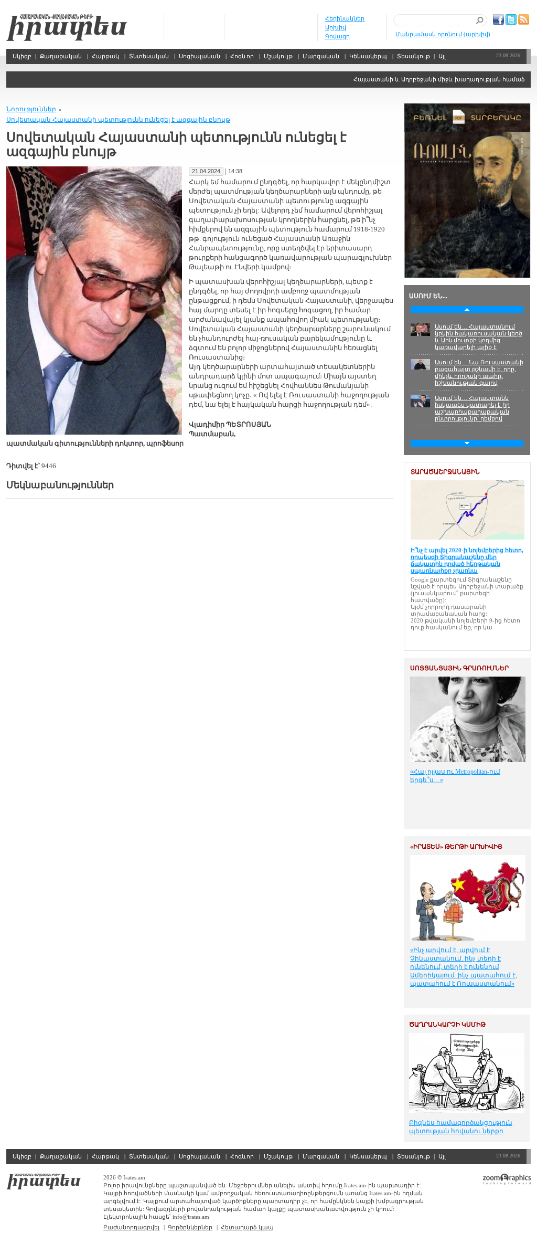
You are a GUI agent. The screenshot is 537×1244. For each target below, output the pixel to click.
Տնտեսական (149, 56)
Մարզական (321, 56)
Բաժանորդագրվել (131, 1227)
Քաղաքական (61, 56)
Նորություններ (31, 109)
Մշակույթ (278, 56)
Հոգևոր (242, 56)
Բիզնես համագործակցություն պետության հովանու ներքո (460, 1127)
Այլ (442, 56)
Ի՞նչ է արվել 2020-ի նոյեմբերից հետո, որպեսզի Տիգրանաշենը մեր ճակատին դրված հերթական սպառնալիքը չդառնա (467, 560)
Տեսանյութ (413, 56)
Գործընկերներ (190, 1227)
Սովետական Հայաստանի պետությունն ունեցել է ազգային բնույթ (118, 119)
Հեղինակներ (344, 18)
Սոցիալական (199, 56)
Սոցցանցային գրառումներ (459, 668)
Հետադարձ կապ (247, 1227)
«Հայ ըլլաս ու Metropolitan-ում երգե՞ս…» (455, 776)
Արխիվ (335, 27)
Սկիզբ (66, 27)
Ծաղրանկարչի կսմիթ (447, 1024)
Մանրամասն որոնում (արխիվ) (442, 34)
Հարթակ (105, 56)
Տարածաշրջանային (445, 472)
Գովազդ (337, 36)
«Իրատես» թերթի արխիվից (456, 847)
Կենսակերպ (368, 56)
